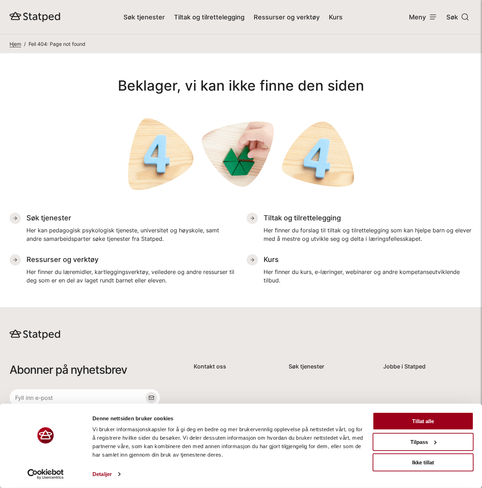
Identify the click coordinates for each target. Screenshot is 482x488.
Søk (452, 17)
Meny (417, 17)
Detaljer (102, 474)
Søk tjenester (144, 17)
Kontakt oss (210, 366)
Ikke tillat (423, 462)
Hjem (15, 44)
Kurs (336, 17)
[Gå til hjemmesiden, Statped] (35, 17)
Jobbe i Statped (404, 366)
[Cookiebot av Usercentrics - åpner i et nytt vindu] (46, 474)
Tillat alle (423, 421)
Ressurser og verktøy (287, 17)
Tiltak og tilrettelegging (209, 17)
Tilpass (419, 442)
